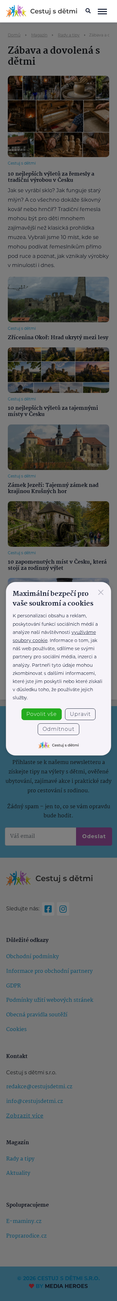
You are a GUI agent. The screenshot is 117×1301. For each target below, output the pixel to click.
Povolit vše (41, 714)
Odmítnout (58, 729)
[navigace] (102, 11)
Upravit (80, 714)
